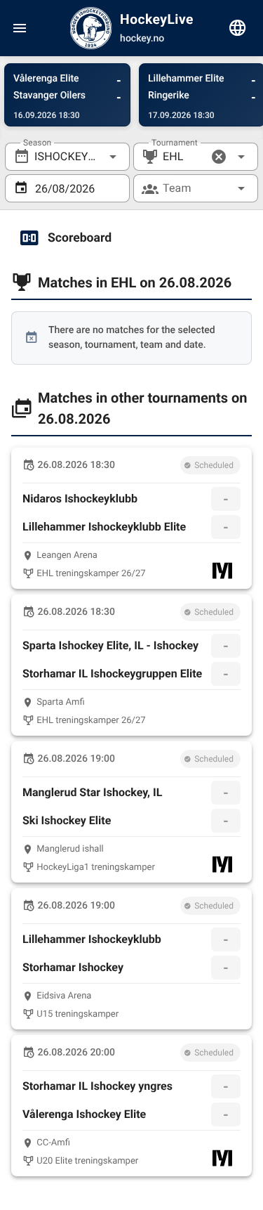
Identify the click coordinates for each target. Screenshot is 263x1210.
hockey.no (142, 38)
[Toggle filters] (238, 28)
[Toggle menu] (19, 28)
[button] (218, 156)
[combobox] (67, 157)
